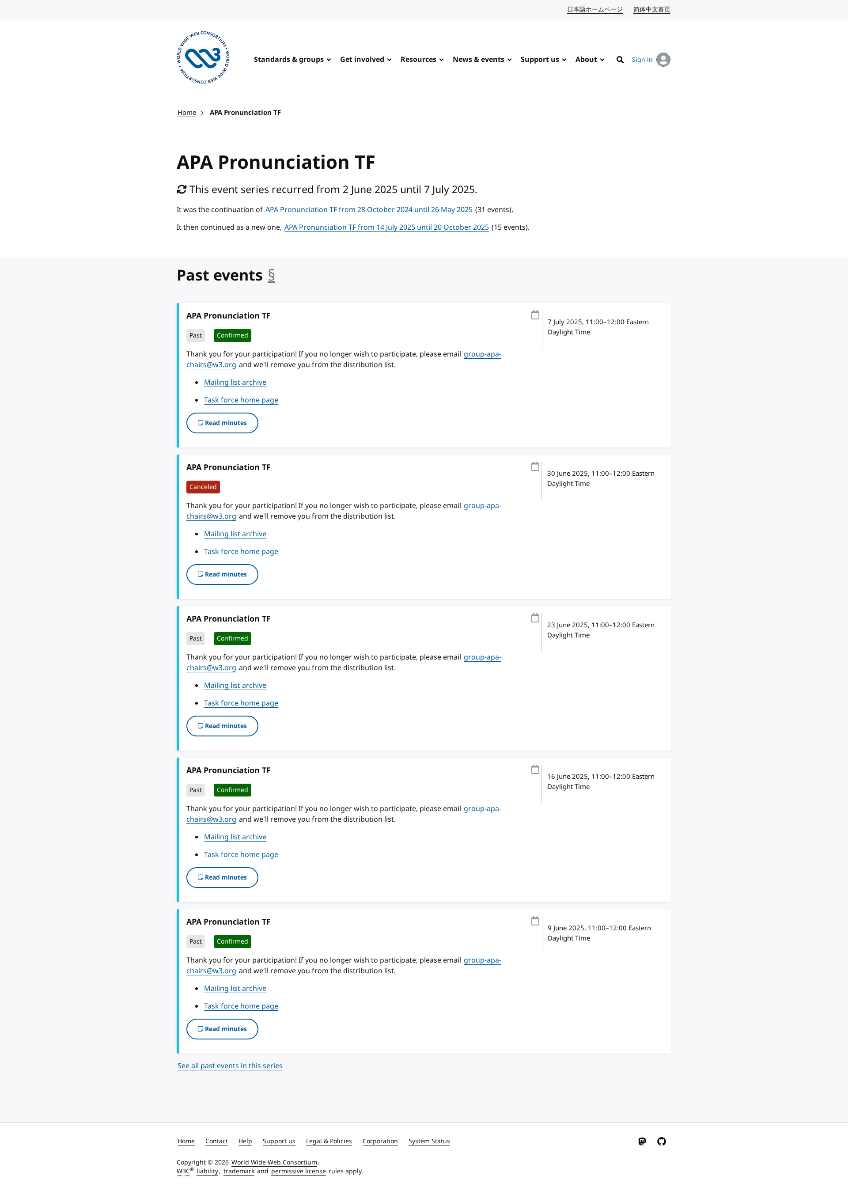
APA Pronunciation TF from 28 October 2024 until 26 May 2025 (369, 210)
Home (187, 113)
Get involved (362, 59)
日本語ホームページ (595, 9)
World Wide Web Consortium (274, 1162)
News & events (478, 59)
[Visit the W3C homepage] (203, 59)
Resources (418, 59)
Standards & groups (289, 59)
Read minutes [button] (225, 423)
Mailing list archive (235, 382)
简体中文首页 (652, 9)
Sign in (642, 59)
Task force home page (241, 400)
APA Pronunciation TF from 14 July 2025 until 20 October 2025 (386, 227)
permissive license (298, 1171)
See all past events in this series (230, 1066)
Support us (540, 59)
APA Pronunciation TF (245, 113)
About (586, 59)
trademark (238, 1171)
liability (207, 1171)
